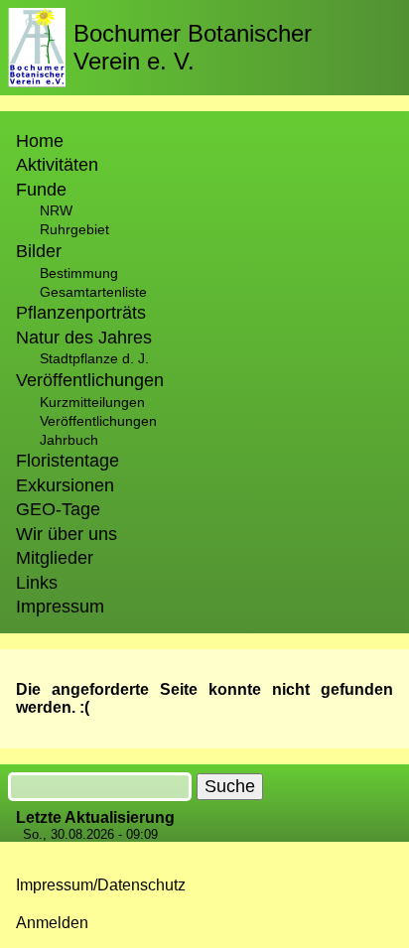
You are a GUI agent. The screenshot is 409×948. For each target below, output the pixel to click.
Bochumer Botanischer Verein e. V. (192, 47)
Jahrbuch (69, 440)
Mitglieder (54, 558)
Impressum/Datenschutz (101, 885)
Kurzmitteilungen (92, 402)
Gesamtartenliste (93, 292)
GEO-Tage (58, 509)
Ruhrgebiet (74, 229)
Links (37, 583)
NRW (56, 210)
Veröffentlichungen (98, 421)
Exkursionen (65, 485)
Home (40, 141)
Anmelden (52, 922)
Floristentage (67, 461)
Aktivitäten (57, 165)
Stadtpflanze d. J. (94, 358)
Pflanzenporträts (81, 313)
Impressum (60, 606)
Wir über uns (66, 534)
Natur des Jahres (84, 337)
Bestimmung (79, 273)
